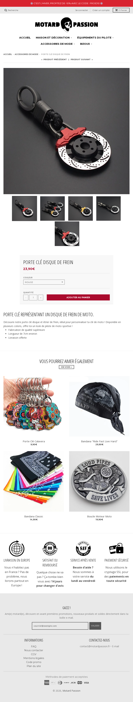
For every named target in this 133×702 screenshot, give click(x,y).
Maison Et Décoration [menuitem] (53, 37)
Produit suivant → (82, 59)
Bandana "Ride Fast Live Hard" (99, 441)
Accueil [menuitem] (25, 37)
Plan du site (34, 666)
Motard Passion (71, 690)
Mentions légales (33, 658)
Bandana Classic (33, 516)
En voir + (66, 367)
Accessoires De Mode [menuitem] (57, 43)
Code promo (33, 662)
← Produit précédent (54, 59)
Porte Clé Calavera (34, 441)
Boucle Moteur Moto (99, 516)
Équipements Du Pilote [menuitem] (94, 37)
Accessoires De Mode (26, 54)
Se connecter (81, 10)
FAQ (33, 646)
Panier (122, 10)
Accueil (7, 54)
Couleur (28, 278)
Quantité (28, 292)
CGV (33, 654)
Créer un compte (100, 10)
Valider (95, 626)
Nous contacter (33, 650)
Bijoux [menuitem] (85, 43)
